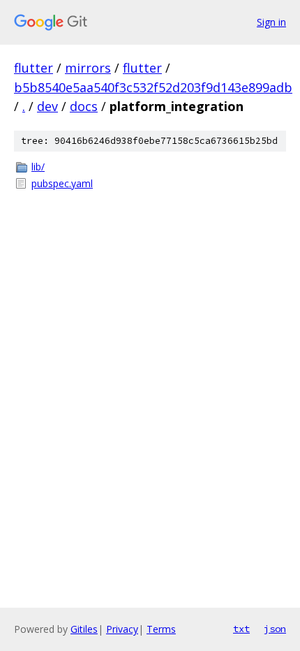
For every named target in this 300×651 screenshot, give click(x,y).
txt (241, 628)
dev (47, 106)
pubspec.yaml (62, 183)
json (275, 628)
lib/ (38, 166)
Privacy (122, 629)
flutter (33, 67)
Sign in (271, 22)
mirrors (88, 67)
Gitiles (84, 629)
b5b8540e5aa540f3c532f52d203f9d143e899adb (153, 87)
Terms (161, 629)
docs (84, 106)
